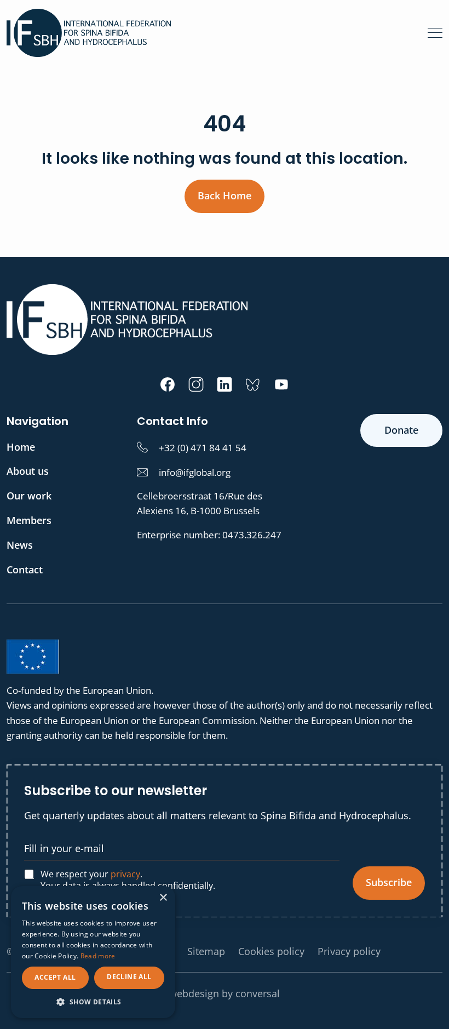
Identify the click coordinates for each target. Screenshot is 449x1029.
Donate (401, 429)
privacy (125, 874)
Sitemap (206, 951)
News (20, 544)
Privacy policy (349, 951)
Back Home (224, 195)
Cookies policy (271, 951)
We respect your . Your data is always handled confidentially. (128, 880)
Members (29, 520)
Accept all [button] (55, 977)
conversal (257, 993)
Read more (98, 956)
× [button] (163, 898)
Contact (25, 569)
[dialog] (93, 952)
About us (28, 471)
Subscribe (389, 882)
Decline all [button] (129, 976)
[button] (93, 1001)
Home (21, 446)
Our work (29, 495)
